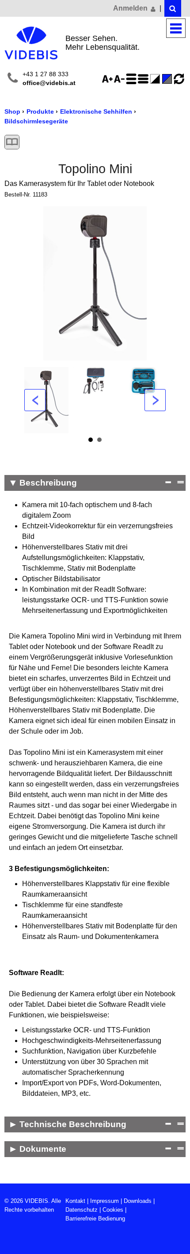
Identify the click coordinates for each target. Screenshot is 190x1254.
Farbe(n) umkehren (156, 79)
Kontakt (75, 1201)
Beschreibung (48, 482)
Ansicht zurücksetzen (179, 79)
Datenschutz (81, 1209)
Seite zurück (35, 400)
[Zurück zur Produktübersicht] (11, 142)
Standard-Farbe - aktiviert (168, 79)
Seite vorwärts (155, 400)
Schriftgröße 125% (108, 79)
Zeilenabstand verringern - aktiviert (144, 79)
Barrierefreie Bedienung (95, 1218)
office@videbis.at (49, 83)
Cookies (113, 1209)
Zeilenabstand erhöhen (132, 79)
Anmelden (131, 8)
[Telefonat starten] (12, 79)
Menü (176, 28)
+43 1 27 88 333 (45, 74)
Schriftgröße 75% (120, 79)
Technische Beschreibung (72, 1124)
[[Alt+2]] (172, 8)
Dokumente (42, 1149)
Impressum (104, 1201)
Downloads (138, 1201)
